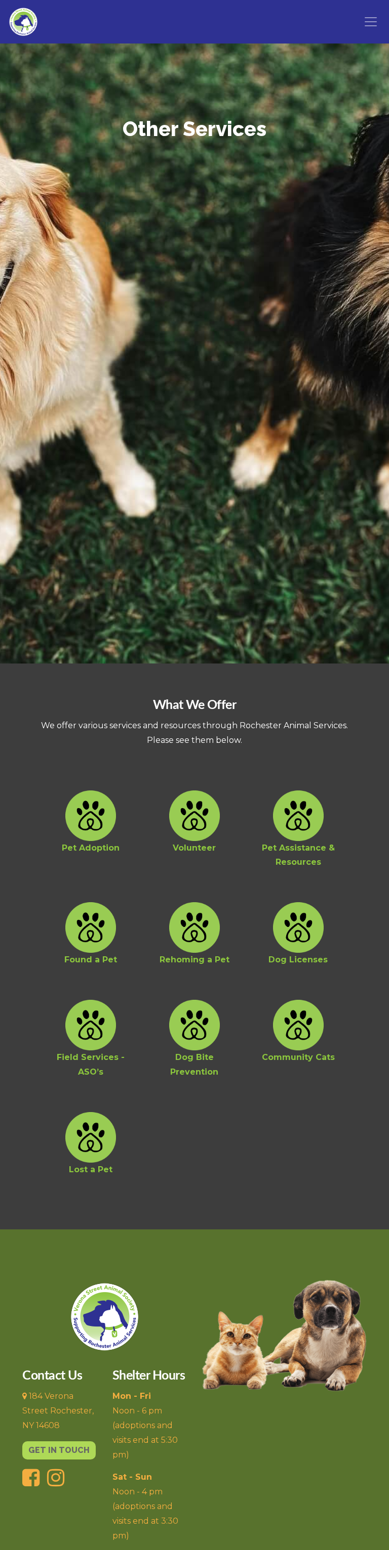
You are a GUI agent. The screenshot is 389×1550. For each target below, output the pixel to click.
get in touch (59, 1450)
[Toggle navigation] (371, 22)
